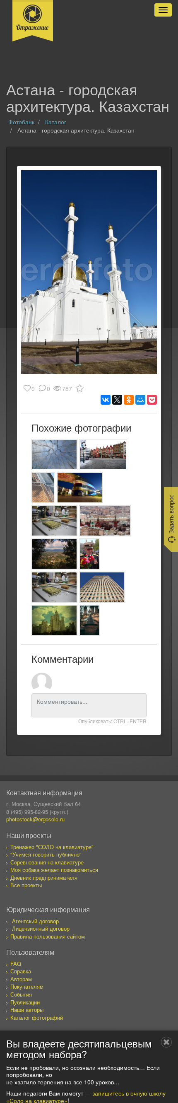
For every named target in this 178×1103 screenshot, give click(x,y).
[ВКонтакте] (106, 400)
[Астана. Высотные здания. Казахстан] (102, 587)
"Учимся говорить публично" (46, 854)
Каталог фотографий (36, 1017)
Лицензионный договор (41, 928)
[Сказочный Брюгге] (103, 454)
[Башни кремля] (105, 520)
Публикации (25, 1002)
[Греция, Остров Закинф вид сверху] (54, 554)
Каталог (55, 122)
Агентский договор (35, 921)
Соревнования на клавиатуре (47, 862)
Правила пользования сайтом (47, 936)
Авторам (21, 979)
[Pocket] (152, 400)
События (21, 994)
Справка (20, 971)
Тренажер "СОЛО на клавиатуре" (52, 847)
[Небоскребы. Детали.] (43, 487)
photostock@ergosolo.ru (35, 819)
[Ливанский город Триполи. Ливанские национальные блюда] (54, 520)
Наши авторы (26, 1010)
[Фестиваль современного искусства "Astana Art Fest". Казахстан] (54, 454)
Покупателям (26, 986)
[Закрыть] (166, 1042)
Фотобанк (21, 122)
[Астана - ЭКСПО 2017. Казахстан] (80, 487)
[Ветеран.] (89, 554)
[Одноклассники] (129, 400)
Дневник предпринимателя (43, 877)
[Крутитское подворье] (89, 620)
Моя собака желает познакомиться (54, 870)
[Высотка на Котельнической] (54, 620)
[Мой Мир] (140, 400)
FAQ (15, 964)
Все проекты (26, 885)
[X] (117, 400)
